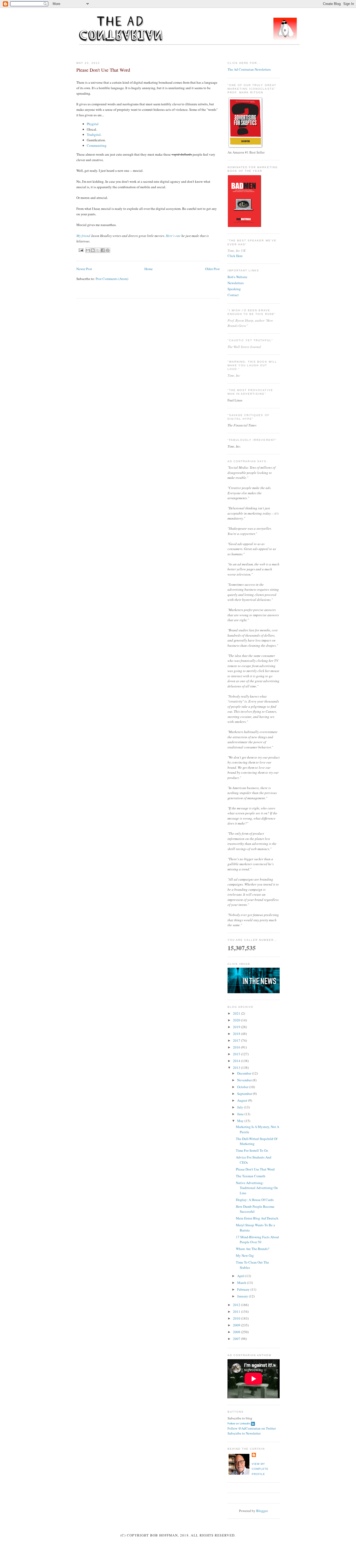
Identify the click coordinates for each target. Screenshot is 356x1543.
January (243, 1296)
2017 (237, 1040)
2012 (237, 1304)
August (242, 1100)
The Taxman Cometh (250, 1176)
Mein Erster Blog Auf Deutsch (257, 1218)
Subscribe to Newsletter (244, 1433)
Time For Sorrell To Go (252, 1150)
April (241, 1275)
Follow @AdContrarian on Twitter (252, 1428)
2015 (237, 1054)
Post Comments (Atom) (112, 278)
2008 (237, 1331)
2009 (237, 1325)
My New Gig (245, 1255)
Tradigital (94, 134)
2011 (237, 1311)
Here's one (173, 235)
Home (148, 268)
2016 (237, 1047)
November (245, 1080)
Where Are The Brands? (252, 1248)
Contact (233, 294)
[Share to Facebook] (102, 250)
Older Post (212, 268)
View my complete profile (260, 1468)
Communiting (97, 145)
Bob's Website (237, 277)
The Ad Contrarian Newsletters (249, 69)
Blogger (261, 1510)
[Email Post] (80, 249)
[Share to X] (97, 250)
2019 (237, 1026)
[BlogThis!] (92, 250)
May (240, 1120)
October (243, 1086)
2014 (237, 1060)
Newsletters (236, 282)
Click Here (235, 255)
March (242, 1282)
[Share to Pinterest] (107, 250)
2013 (237, 1067)
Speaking (234, 288)
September (245, 1093)
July (240, 1107)
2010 (237, 1318)
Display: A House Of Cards (255, 1199)
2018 (237, 1033)
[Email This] (87, 250)
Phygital (93, 123)
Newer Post (84, 268)
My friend (83, 235)
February (243, 1289)
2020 (237, 1020)
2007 (237, 1338)
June (240, 1114)
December (244, 1073)
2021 (237, 1013)
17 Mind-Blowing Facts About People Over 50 (257, 1240)
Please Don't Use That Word (255, 1169)
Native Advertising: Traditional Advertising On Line (257, 1187)
